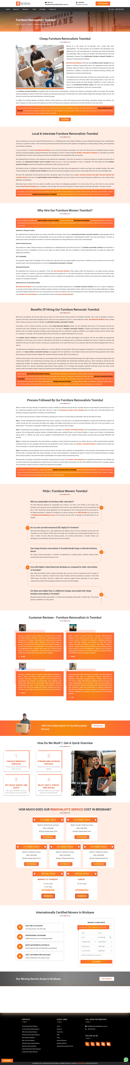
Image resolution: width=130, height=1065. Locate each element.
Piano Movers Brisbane (28, 1037)
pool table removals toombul (101, 175)
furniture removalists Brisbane (74, 430)
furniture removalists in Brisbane (87, 153)
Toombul (29, 24)
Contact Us (52, 9)
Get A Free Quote (103, 3)
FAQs (34, 9)
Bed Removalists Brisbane (29, 1046)
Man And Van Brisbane (28, 1040)
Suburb (23, 24)
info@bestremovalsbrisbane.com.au (56, 4)
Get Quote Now (98, 726)
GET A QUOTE (96, 961)
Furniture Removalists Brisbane (30, 1029)
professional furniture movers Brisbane (72, 410)
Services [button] (25, 9)
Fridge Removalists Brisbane (30, 1051)
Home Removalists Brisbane (29, 1026)
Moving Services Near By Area (65, 1046)
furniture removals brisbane (28, 294)
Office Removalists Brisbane (29, 1032)
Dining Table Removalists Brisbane (31, 1049)
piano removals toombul (83, 175)
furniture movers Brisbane (76, 459)
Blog (58, 1034)
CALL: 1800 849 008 (117, 9)
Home (8, 9)
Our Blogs (42, 9)
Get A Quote (65, 119)
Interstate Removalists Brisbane (31, 1034)
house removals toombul (65, 294)
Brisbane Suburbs (62, 1043)
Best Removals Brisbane (74, 63)
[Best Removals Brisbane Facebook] (87, 1044)
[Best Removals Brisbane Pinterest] (103, 1044)
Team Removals (81, 1063)
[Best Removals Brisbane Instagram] (92, 1044)
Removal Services (61, 1040)
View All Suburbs (107, 979)
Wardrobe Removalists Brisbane (31, 1043)
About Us (16, 9)
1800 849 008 (82, 512)
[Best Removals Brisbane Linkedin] (97, 1044)
